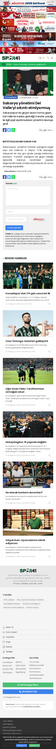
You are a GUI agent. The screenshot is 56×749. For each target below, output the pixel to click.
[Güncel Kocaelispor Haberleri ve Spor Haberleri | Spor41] (10, 58)
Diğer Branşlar (21, 672)
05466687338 (29, 691)
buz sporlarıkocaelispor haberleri (30, 600)
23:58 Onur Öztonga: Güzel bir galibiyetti (26, 64)
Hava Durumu (35, 668)
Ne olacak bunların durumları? (24, 492)
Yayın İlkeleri (8, 721)
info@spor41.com (13, 697)
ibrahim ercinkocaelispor (14, 607)
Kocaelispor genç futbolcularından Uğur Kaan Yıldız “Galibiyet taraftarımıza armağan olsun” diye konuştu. (27, 398)
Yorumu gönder (14, 227)
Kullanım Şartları (9, 727)
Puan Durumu (35, 672)
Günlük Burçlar (35, 678)
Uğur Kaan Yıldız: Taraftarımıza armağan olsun (25, 390)
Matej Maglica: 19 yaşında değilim (26, 442)
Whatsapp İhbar (29, 684)
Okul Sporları (21, 669)
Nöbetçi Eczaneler (36, 665)
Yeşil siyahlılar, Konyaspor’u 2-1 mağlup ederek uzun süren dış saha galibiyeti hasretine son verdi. (27, 298)
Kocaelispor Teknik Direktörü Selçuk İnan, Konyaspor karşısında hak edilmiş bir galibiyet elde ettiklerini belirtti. (28, 550)
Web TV (9, 627)
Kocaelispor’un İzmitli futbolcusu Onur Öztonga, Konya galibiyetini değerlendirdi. (26, 346)
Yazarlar (9, 637)
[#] (28, 570)
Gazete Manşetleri (36, 675)
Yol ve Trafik (34, 662)
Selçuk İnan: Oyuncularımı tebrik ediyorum (25, 542)
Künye (8, 646)
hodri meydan (33, 607)
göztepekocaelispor (12, 604)
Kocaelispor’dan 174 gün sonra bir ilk (28, 293)
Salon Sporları (21, 665)
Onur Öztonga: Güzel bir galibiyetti (27, 341)
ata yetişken (9, 600)
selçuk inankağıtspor (31, 604)
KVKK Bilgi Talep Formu (12, 733)
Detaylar (20, 745)
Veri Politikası (8, 724)
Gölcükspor (7, 672)
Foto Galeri (11, 632)
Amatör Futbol (8, 669)
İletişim (9, 651)
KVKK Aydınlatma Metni (12, 730)
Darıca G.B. (7, 665)
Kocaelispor (11, 97)
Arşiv (8, 642)
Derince (19, 662)
